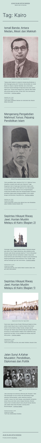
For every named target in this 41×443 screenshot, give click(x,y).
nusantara (27, 267)
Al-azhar (9, 342)
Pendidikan (9, 203)
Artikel (12, 98)
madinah (19, 267)
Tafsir (21, 203)
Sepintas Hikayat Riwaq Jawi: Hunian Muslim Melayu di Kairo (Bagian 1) (19, 284)
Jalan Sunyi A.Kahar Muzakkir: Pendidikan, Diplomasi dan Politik (17, 358)
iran (21, 100)
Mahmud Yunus (24, 202)
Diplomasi (18, 100)
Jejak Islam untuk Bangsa (20, 3)
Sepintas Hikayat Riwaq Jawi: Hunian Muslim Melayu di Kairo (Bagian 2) (20, 219)
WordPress (14, 437)
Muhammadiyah (13, 413)
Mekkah (5, 101)
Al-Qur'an (16, 202)
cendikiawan (13, 100)
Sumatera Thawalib (16, 203)
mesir (28, 202)
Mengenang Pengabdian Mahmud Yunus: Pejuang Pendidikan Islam (19, 117)
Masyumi (33, 100)
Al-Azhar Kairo (10, 202)
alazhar (9, 100)
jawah (9, 267)
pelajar (5, 203)
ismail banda (25, 100)
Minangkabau (32, 202)
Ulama (7, 269)
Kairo (29, 100)
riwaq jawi (32, 342)
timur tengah (10, 101)
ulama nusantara (12, 269)
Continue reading (16, 93)
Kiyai (16, 267)
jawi (11, 267)
